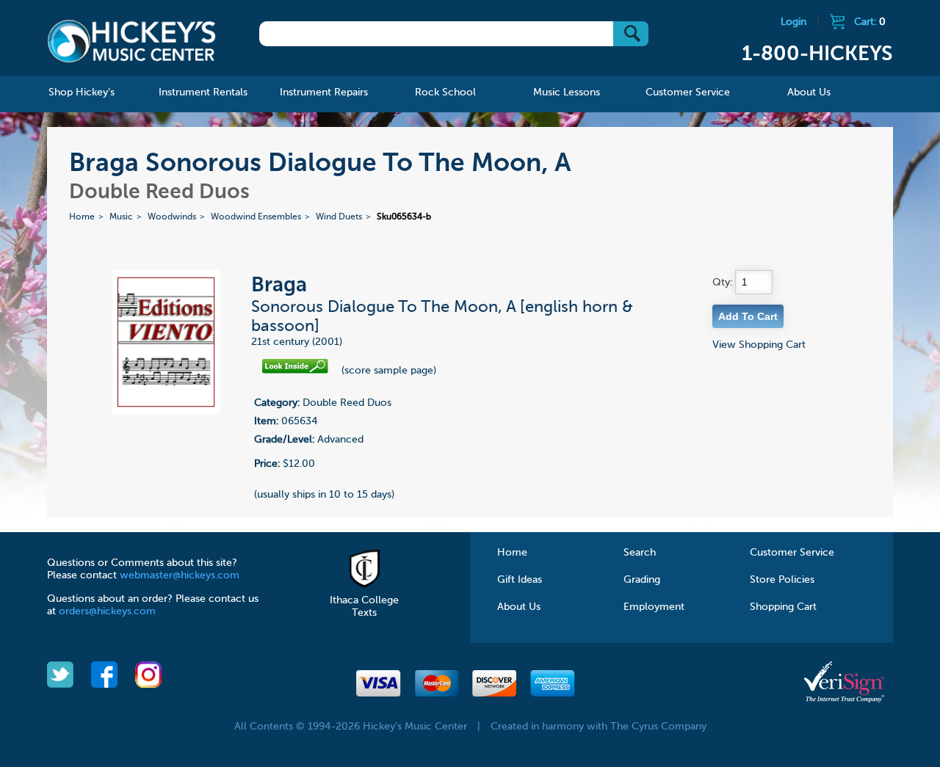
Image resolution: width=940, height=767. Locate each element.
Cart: (870, 22)
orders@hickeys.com (107, 611)
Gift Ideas (519, 580)
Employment (653, 607)
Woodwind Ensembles (256, 217)
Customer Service (792, 553)
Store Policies (782, 580)
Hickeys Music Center (131, 40)
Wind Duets (339, 217)
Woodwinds (172, 217)
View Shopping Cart (759, 345)
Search (639, 553)
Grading (641, 580)
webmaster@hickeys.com (179, 575)
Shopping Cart (783, 607)
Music (121, 217)
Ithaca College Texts (364, 606)
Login (793, 22)
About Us (518, 607)
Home (82, 217)
